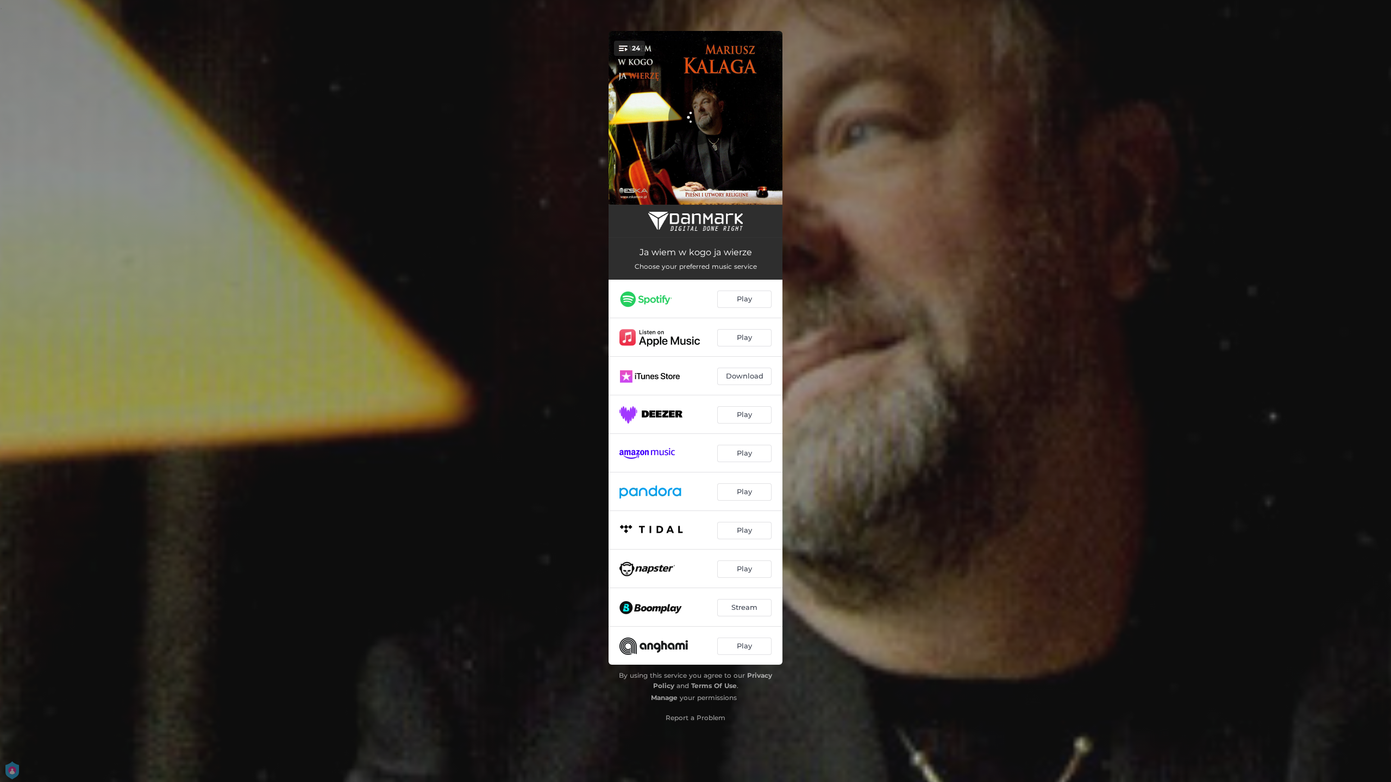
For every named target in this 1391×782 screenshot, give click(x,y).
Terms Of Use (714, 686)
